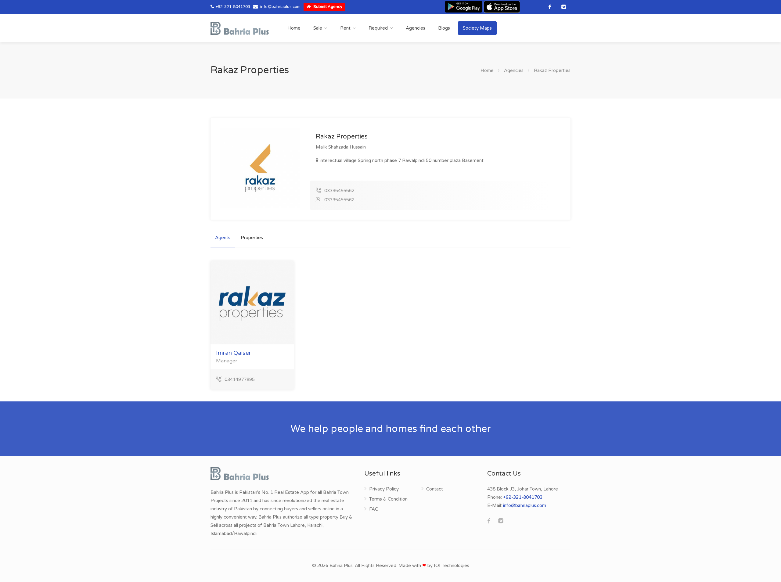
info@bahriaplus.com (280, 6)
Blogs (444, 28)
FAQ (374, 509)
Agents (222, 237)
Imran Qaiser (233, 353)
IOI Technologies (451, 565)
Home (294, 28)
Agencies (415, 28)
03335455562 (339, 190)
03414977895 (240, 379)
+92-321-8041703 (233, 6)
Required (378, 28)
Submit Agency (327, 6)
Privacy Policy (384, 489)
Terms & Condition (388, 499)
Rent (345, 28)
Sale (317, 28)
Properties (252, 237)
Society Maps (477, 28)
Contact (434, 489)
